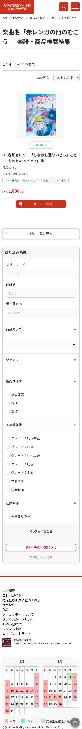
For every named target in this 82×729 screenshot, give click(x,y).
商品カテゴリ (15, 329)
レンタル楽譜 (11, 628)
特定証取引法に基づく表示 (21, 600)
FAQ (5, 609)
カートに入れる (43, 204)
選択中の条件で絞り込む (41, 547)
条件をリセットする (41, 557)
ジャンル (12, 359)
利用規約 (8, 605)
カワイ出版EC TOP (12, 18)
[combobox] (41, 273)
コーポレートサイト (16, 633)
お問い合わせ (11, 624)
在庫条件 (12, 503)
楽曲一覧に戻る (41, 233)
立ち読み (41, 145)
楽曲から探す (37, 18)
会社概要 (8, 590)
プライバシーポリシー (18, 619)
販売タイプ (14, 381)
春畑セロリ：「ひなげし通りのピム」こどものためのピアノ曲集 (42, 157)
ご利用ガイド (11, 595)
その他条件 (14, 424)
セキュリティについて (18, 614)
